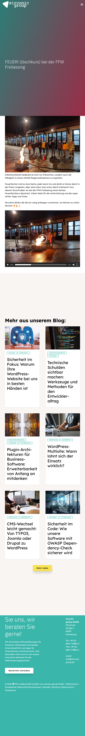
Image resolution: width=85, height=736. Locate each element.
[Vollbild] (77, 265)
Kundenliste (11, 687)
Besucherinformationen (29, 687)
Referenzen (72, 684)
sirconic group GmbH (54, 684)
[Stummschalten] (73, 265)
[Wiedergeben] (8, 265)
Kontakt (46, 687)
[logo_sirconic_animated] (16, 4)
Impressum (10, 690)
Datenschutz (67, 687)
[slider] (40, 264)
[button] (82, 4)
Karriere (56, 687)
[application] (42, 238)
